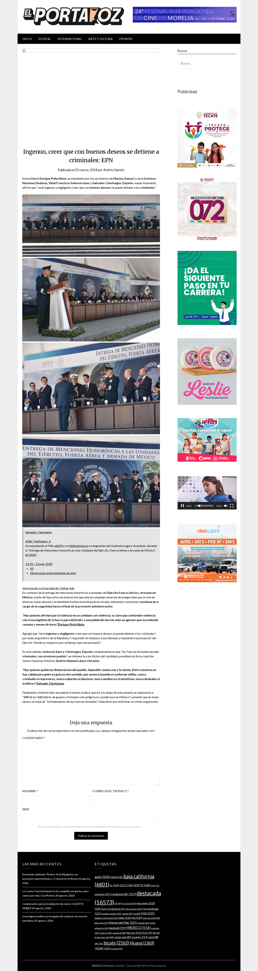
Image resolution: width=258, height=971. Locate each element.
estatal (127, 913)
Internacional (70, 38)
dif (118, 903)
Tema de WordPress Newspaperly (146, 965)
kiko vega (101, 923)
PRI (156, 933)
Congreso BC (123, 894)
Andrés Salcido (113, 170)
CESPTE (141, 885)
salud (153, 937)
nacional (119, 932)
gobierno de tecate (106, 918)
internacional (151, 918)
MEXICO (139, 928)
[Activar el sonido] (226, 506)
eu (137, 913)
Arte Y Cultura (100, 38)
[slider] (204, 506)
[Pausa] (182, 506)
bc (114, 885)
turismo (116, 948)
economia (129, 903)
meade (143, 922)
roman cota (122, 937)
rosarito (140, 937)
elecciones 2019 (136, 909)
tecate (116, 942)
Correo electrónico (111, 791)
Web (25, 809)
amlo (102, 877)
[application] (207, 493)
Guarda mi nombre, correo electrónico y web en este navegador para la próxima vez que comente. (92, 826)
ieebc (125, 917)
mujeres (105, 933)
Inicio (27, 38)
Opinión (125, 38)
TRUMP (102, 948)
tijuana (142, 942)
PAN (130, 932)
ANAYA (116, 877)
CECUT (126, 885)
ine (137, 917)
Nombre (30, 791)
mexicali (118, 928)
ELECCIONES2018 (113, 908)
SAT (99, 943)
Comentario (33, 738)
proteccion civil (104, 937)
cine (154, 885)
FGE (147, 913)
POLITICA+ (144, 932)
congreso (102, 894)
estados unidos (111, 913)
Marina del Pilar (123, 922)
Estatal (45, 38)
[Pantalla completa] (232, 506)
